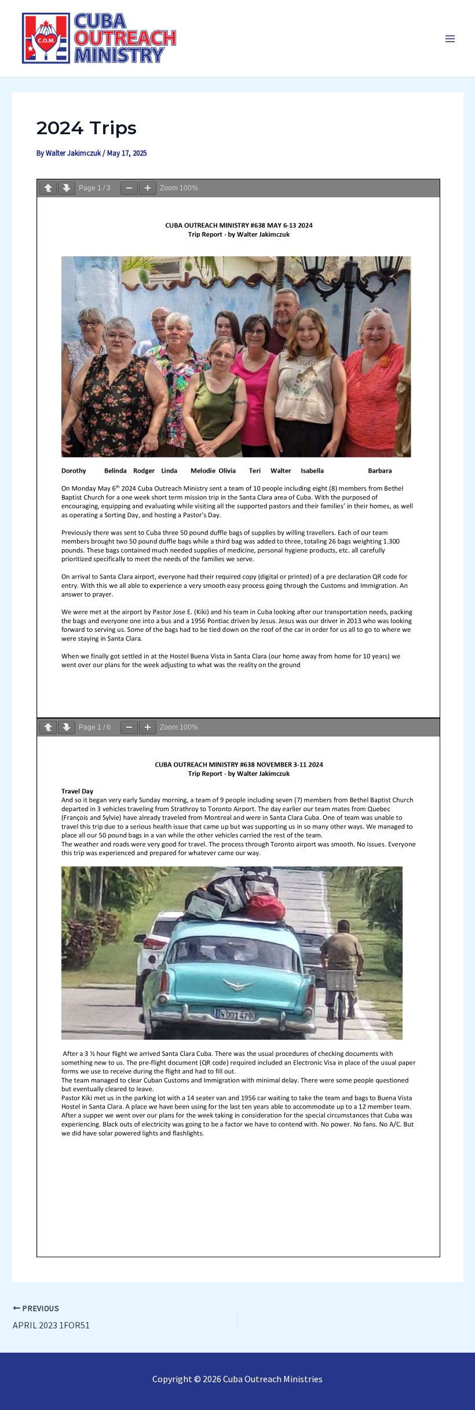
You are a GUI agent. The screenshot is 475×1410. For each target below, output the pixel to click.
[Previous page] (48, 188)
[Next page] (66, 188)
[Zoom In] (147, 188)
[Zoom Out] (129, 188)
